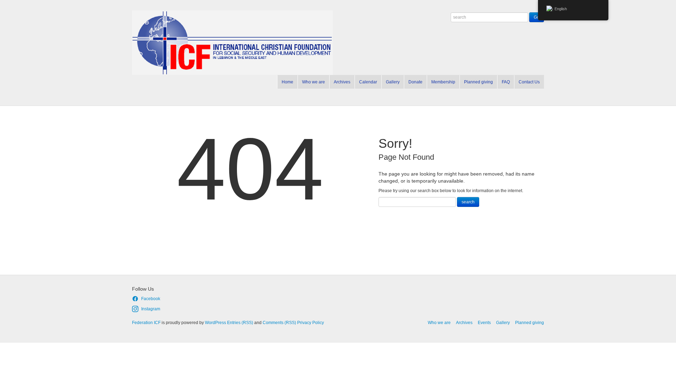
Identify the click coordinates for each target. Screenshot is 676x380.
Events (484, 322)
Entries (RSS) (240, 322)
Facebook (150, 298)
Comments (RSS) (279, 322)
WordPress (215, 322)
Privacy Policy (310, 322)
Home (287, 82)
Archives (342, 82)
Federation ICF (146, 322)
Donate (415, 82)
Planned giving (478, 82)
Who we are (313, 82)
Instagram (150, 308)
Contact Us (529, 82)
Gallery (393, 82)
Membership (443, 82)
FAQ (506, 82)
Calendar (368, 82)
